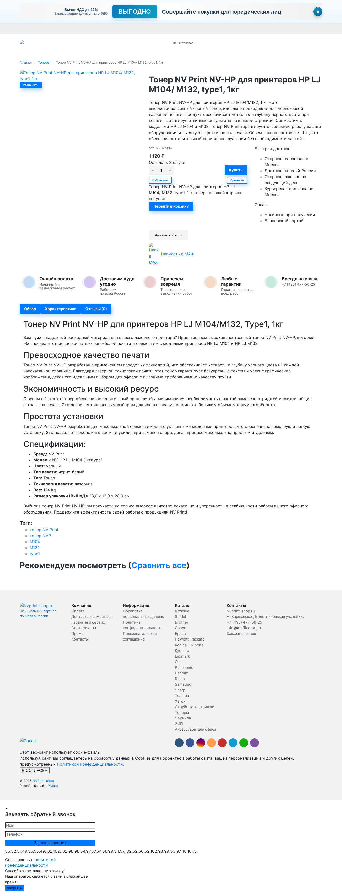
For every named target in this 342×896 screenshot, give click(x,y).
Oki (178, 661)
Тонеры (44, 62)
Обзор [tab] (30, 308)
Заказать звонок (241, 633)
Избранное (160, 180)
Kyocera (182, 650)
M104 (35, 541)
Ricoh (180, 678)
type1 (35, 553)
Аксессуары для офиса (195, 729)
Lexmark (182, 656)
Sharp (180, 690)
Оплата (25, 29)
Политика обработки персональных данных (221, 29)
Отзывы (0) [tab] (96, 308)
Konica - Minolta (189, 645)
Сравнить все (158, 565)
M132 (35, 547)
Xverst (53, 786)
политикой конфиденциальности (30, 862)
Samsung (183, 684)
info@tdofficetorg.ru (244, 627)
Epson (180, 633)
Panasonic (184, 667)
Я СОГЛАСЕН (35, 770)
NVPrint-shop (43, 781)
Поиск (233, 42)
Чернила (183, 718)
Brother (181, 622)
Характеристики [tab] (60, 308)
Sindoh (181, 616)
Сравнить (237, 180)
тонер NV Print (44, 529)
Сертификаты (138, 29)
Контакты (160, 29)
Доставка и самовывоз (52, 29)
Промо (176, 29)
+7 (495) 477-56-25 (244, 622)
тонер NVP (40, 535)
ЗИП (179, 723)
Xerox (180, 701)
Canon (180, 627)
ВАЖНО (117, 29)
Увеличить (30, 85)
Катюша (182, 611)
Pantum (181, 673)
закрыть (14, 887)
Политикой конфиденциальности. (90, 764)
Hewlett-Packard (190, 639)
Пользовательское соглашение (285, 29)
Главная (26, 62)
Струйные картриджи (194, 706)
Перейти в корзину (171, 206)
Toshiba (182, 695)
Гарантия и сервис (89, 29)
